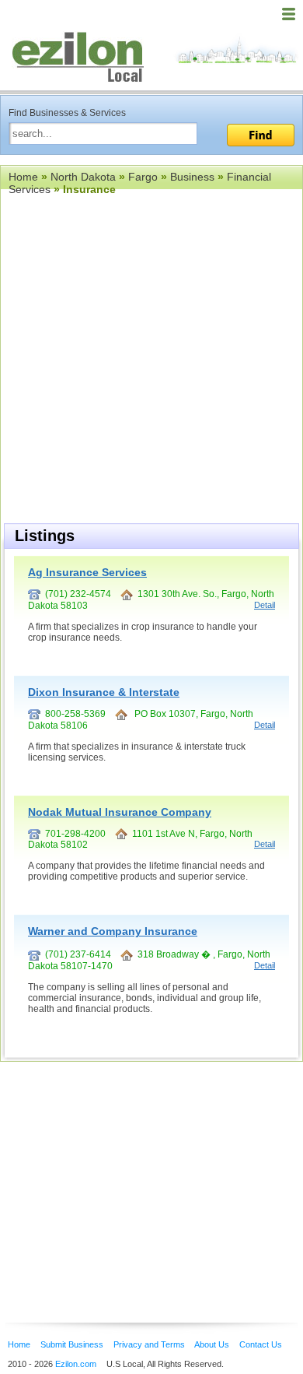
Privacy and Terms (149, 1344)
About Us (211, 1344)
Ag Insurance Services (87, 572)
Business (192, 176)
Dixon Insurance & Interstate (103, 692)
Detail (264, 605)
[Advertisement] (124, 1168)
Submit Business (71, 1344)
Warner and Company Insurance (112, 931)
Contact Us (260, 1344)
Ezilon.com (75, 1364)
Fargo (143, 176)
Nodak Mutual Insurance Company (119, 812)
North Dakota (83, 176)
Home (23, 176)
